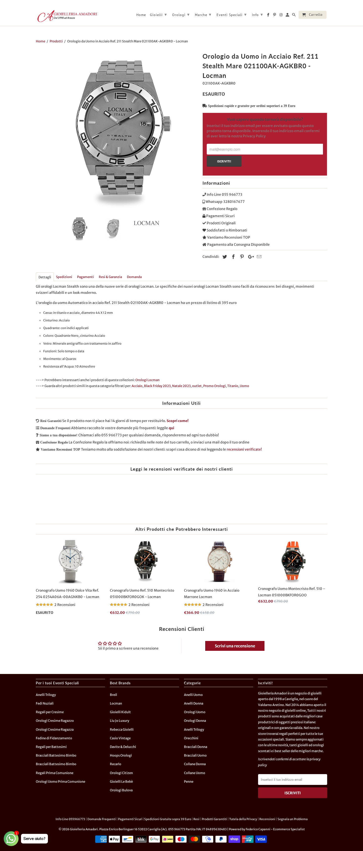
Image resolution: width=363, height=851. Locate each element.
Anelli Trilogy (46, 695)
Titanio (232, 386)
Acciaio (137, 386)
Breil (113, 695)
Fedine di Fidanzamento (54, 738)
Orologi (181, 14)
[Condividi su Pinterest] (241, 257)
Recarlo (115, 764)
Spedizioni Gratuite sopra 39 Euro (167, 819)
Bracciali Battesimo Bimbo (56, 755)
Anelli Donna (193, 703)
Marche (203, 14)
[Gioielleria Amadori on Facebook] (268, 16)
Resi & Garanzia (110, 277)
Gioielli (158, 14)
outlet (197, 386)
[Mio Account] (288, 16)
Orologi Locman (147, 380)
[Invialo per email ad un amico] (258, 257)
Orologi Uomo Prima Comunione (60, 782)
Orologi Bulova (121, 790)
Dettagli (45, 277)
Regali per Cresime (50, 712)
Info (257, 14)
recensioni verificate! (244, 449)
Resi (196, 819)
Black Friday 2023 (157, 386)
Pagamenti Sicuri (130, 819)
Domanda (134, 277)
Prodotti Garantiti (214, 819)
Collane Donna (195, 764)
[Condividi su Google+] (250, 257)
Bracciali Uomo (195, 755)
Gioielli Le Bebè (121, 782)
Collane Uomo (194, 773)
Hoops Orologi (121, 755)
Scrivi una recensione (235, 645)
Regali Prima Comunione (54, 773)
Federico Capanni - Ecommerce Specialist (275, 829)
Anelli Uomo (193, 695)
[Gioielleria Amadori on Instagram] (281, 16)
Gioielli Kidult (120, 712)
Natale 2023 (181, 386)
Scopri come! (177, 421)
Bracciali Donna (195, 747)
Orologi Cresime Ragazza (55, 729)
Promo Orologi (214, 386)
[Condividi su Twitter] (224, 257)
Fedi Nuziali (45, 703)
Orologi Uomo (194, 712)
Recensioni (267, 819)
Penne (188, 782)
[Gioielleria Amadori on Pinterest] (275, 16)
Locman (116, 703)
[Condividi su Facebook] (233, 257)
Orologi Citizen (121, 773)
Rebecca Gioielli (122, 729)
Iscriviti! (224, 161)
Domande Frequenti (101, 819)
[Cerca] (294, 16)
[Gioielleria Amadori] (67, 16)
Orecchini (191, 738)
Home (141, 15)
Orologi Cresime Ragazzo (55, 721)
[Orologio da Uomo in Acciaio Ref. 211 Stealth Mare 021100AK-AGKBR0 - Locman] (117, 131)
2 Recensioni (64, 605)
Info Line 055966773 (70, 819)
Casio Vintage (120, 738)
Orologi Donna (195, 721)
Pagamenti (85, 277)
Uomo (244, 386)
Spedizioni (64, 277)
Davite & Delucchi (123, 747)
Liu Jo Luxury (119, 721)
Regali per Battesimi (51, 747)
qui (171, 428)
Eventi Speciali (232, 14)
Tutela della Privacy (243, 819)
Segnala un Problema (293, 819)
